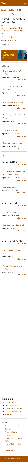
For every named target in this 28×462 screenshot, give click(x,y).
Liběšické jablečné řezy (12, 405)
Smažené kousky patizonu (10, 130)
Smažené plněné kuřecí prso (10, 212)
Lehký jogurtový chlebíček (13, 411)
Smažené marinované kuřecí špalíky (13, 225)
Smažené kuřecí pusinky (9, 187)
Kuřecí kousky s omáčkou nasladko (12, 102)
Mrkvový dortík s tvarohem (13, 408)
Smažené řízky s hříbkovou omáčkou (13, 143)
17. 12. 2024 (9, 40)
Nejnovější (3, 10)
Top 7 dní (19, 14)
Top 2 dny (3, 14)
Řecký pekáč (9, 450)
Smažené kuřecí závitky (9, 199)
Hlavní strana (14, 458)
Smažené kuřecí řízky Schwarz (11, 238)
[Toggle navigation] (24, 3)
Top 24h (19, 10)
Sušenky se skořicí (10, 402)
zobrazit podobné (21, 80)
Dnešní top (11, 10)
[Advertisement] (14, 336)
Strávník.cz (6, 2)
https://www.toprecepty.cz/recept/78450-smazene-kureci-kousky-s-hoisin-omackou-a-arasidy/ (12, 30)
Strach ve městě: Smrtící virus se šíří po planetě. (9, 55)
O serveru (20, 458)
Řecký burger (9, 414)
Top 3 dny (11, 14)
